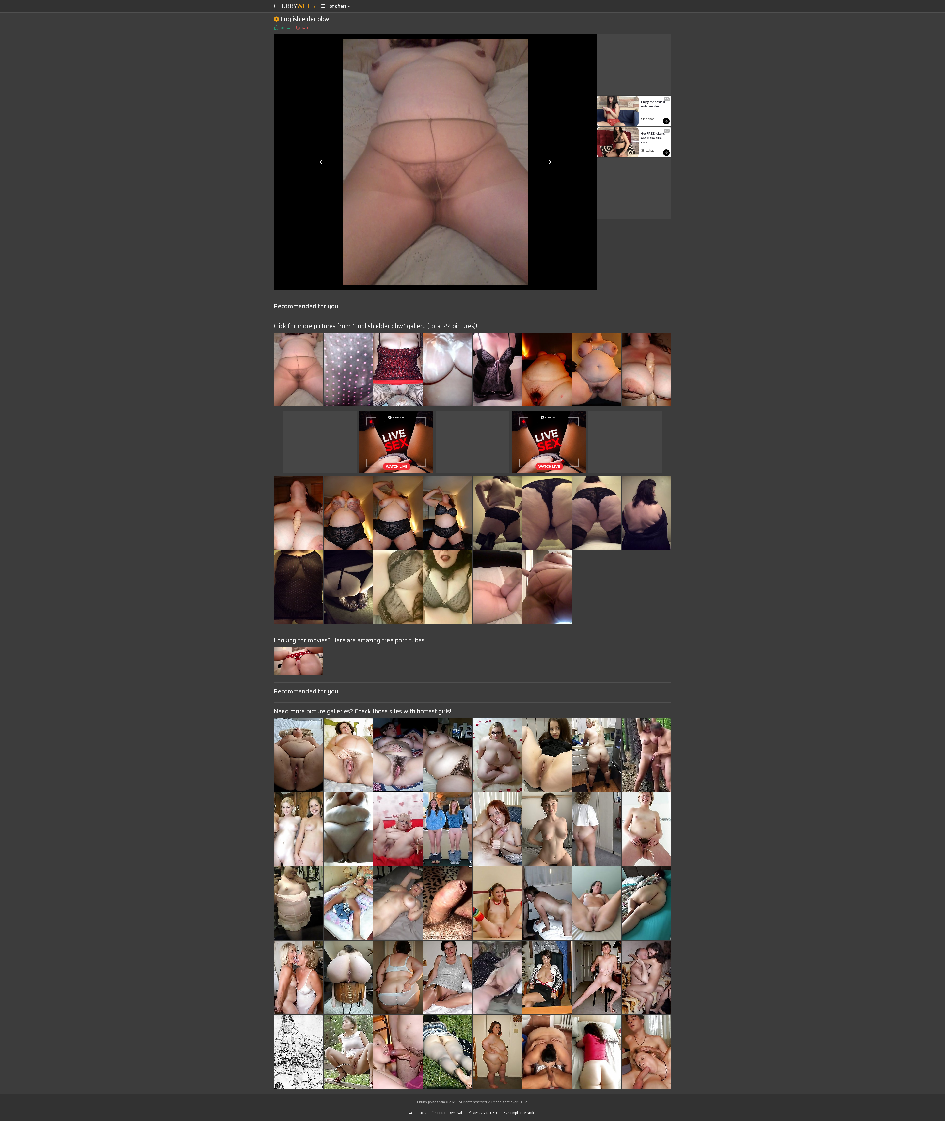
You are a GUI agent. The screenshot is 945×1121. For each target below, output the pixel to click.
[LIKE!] (276, 27)
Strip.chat (647, 119)
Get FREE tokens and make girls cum (653, 138)
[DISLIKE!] (297, 27)
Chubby (294, 6)
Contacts (419, 1112)
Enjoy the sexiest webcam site (653, 104)
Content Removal (448, 1112)
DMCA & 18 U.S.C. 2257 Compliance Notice (503, 1112)
